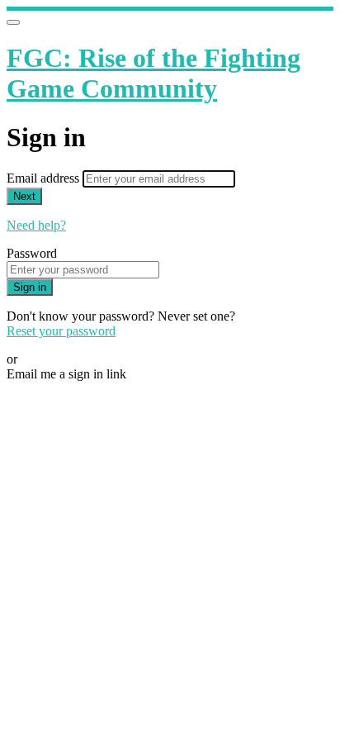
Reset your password (61, 331)
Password (32, 253)
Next (24, 196)
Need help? (36, 225)
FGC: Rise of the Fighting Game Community (153, 73)
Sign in (29, 287)
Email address (45, 178)
